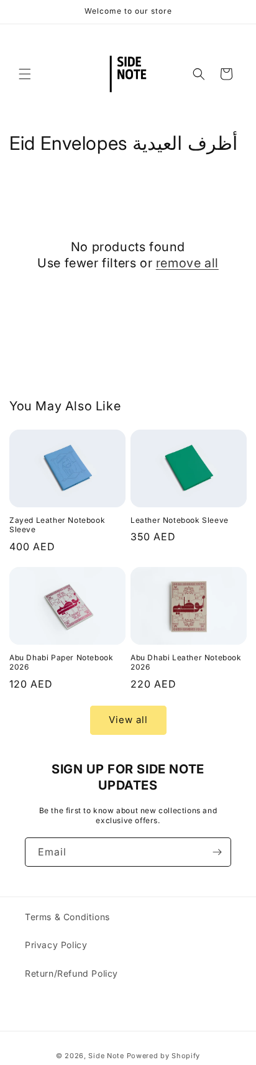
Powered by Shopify (164, 1055)
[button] (25, 74)
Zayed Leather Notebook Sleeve (57, 525)
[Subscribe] (217, 852)
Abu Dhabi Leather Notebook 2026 (186, 662)
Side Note (106, 1055)
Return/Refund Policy (71, 973)
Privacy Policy (56, 944)
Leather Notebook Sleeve (179, 520)
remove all (187, 263)
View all (128, 720)
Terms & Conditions (67, 916)
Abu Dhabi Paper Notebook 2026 (61, 662)
